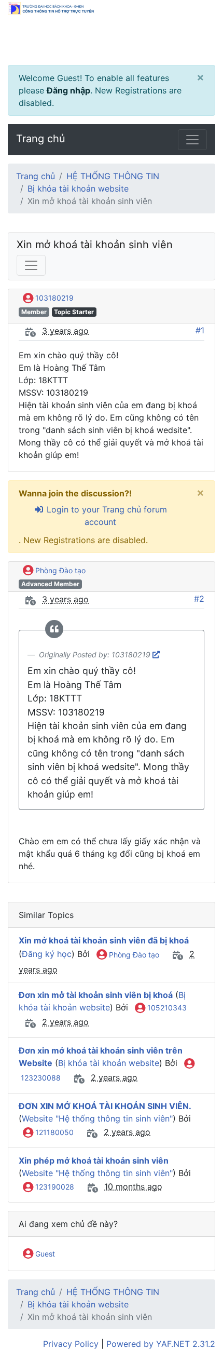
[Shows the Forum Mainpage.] (111, 32)
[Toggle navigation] (192, 139)
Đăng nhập (68, 90)
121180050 (53, 1132)
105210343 (166, 1007)
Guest (44, 1253)
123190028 (53, 1186)
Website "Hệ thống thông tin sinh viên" (97, 1118)
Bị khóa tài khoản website (78, 188)
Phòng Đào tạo (59, 570)
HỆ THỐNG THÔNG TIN (112, 176)
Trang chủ (40, 138)
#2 (199, 598)
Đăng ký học (47, 954)
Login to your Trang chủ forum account (105, 515)
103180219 (53, 297)
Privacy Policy (71, 1344)
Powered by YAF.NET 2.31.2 (160, 1344)
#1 (200, 330)
